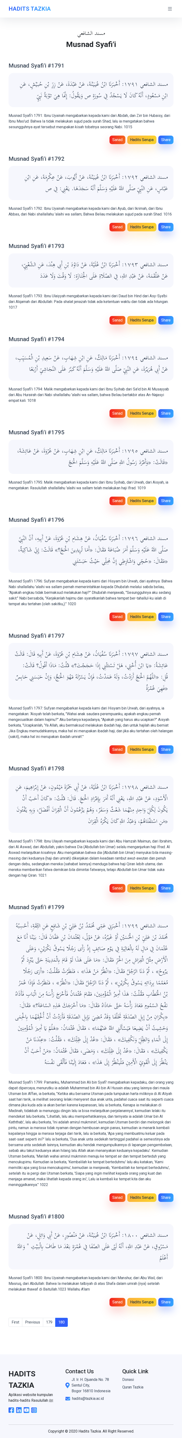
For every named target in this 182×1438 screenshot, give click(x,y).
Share (166, 139)
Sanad (117, 139)
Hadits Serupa (142, 139)
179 (49, 1322)
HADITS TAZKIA (30, 8)
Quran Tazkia (132, 1387)
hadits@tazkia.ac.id (88, 1398)
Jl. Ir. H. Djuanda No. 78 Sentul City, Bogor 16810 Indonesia (91, 1385)
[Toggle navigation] (169, 8)
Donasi (128, 1379)
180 (61, 1322)
